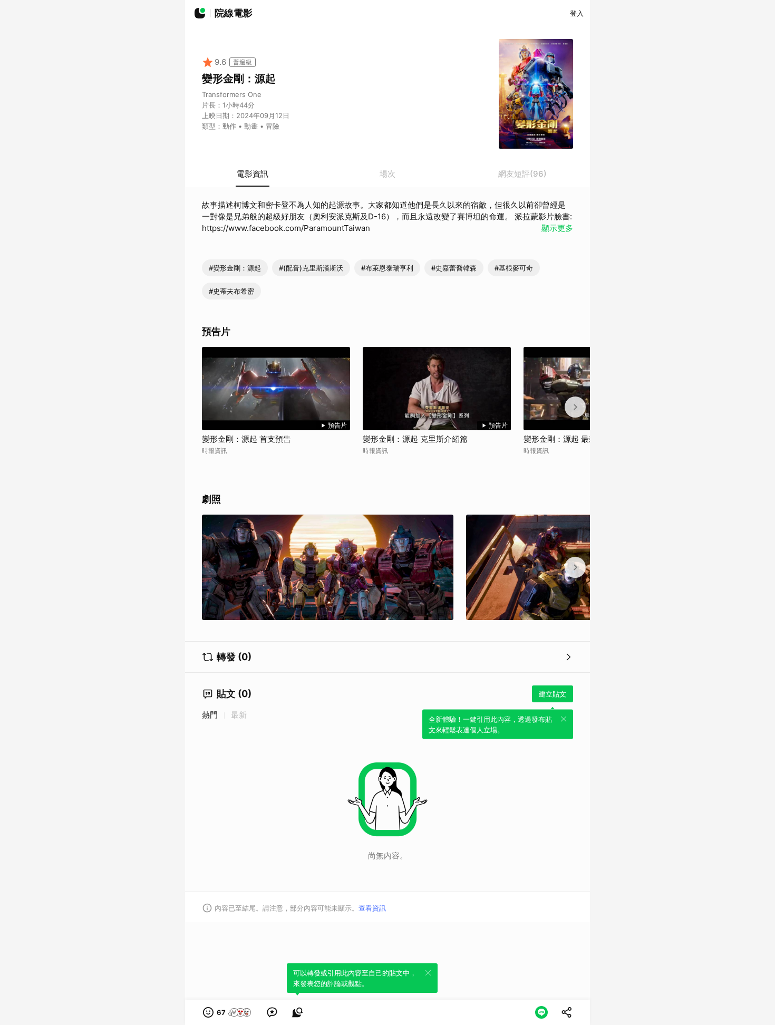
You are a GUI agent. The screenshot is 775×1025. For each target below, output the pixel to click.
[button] (227, 1012)
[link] (272, 1012)
